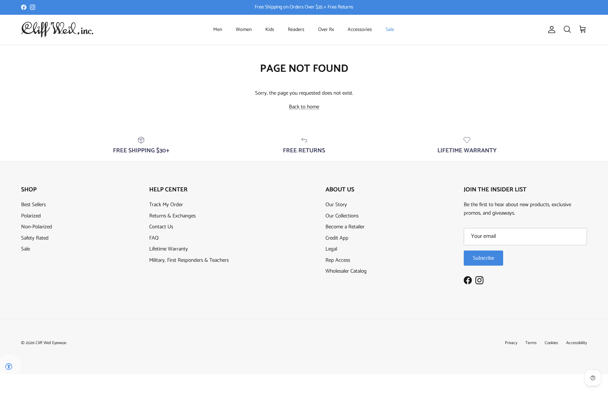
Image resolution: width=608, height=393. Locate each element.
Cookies (551, 343)
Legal (331, 249)
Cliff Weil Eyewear (51, 343)
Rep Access (337, 260)
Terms (531, 343)
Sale (390, 30)
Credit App (336, 238)
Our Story (336, 204)
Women (244, 30)
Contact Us (161, 226)
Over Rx (326, 30)
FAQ (154, 238)
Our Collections (342, 215)
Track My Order (166, 204)
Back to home (304, 106)
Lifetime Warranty (168, 249)
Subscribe (483, 258)
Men (217, 30)
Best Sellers (33, 204)
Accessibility (576, 343)
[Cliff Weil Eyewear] (57, 30)
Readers (296, 30)
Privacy (511, 343)
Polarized (31, 215)
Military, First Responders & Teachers (189, 260)
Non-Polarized (36, 226)
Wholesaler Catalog (346, 271)
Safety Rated (35, 238)
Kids (269, 30)
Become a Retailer (345, 226)
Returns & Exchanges (172, 215)
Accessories (360, 30)
